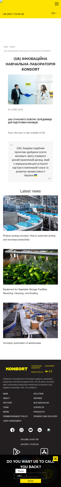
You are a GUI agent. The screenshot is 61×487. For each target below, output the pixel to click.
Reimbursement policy (15, 416)
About (6, 398)
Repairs (38, 398)
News (6, 411)
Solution (6, 18)
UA (43, 133)
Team (5, 407)
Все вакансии (41, 402)
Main (5, 393)
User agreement (12, 420)
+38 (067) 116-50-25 (13, 14)
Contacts (39, 407)
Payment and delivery (45, 416)
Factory (7, 402)
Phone (21, 471)
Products (39, 411)
